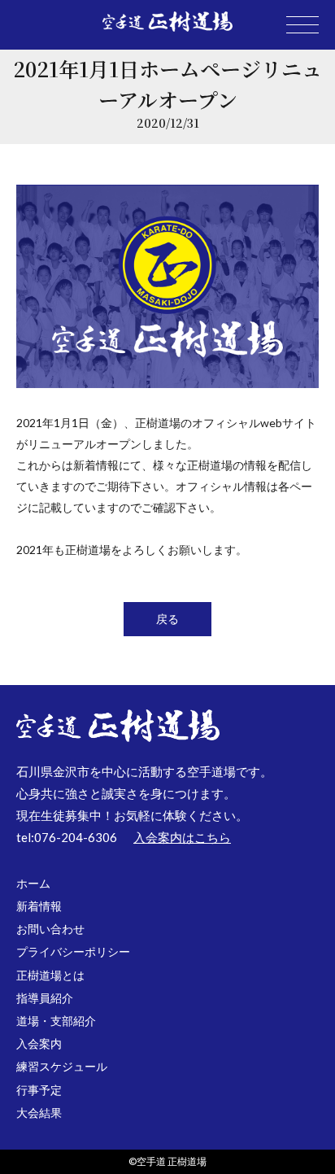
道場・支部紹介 (56, 1021)
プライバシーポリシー (73, 951)
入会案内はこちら (182, 837)
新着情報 (39, 906)
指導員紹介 (44, 998)
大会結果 (39, 1112)
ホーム (33, 883)
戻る (167, 619)
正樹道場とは (50, 975)
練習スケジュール (61, 1066)
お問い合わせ (50, 929)
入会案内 (39, 1043)
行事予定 (39, 1090)
